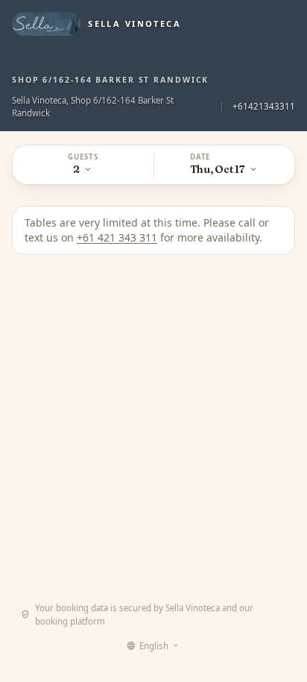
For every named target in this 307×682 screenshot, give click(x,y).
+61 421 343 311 (117, 237)
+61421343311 (263, 106)
